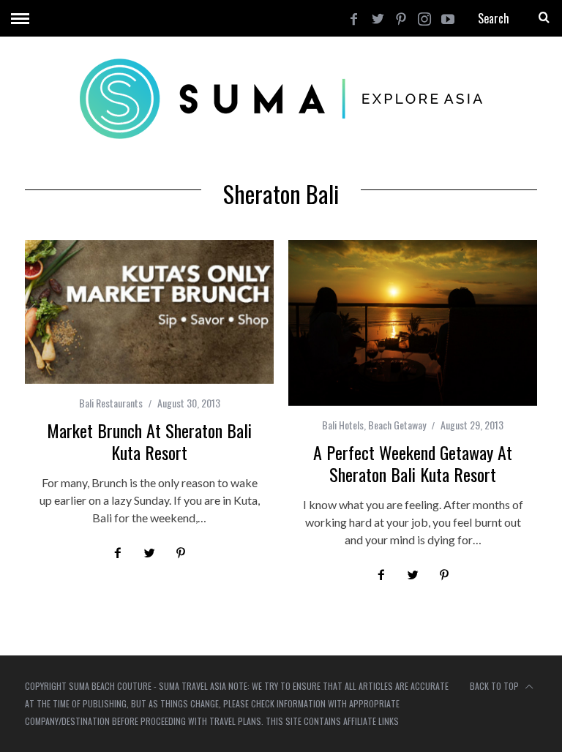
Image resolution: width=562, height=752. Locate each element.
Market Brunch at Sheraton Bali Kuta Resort (149, 441)
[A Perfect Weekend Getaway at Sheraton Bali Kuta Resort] (412, 323)
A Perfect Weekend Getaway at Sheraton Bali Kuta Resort (412, 463)
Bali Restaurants (111, 402)
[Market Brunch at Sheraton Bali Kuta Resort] (149, 312)
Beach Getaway (397, 424)
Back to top (495, 686)
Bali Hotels (343, 424)
